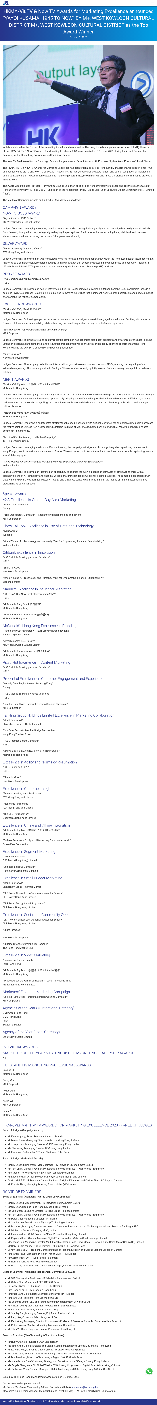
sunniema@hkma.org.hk (84, 1387)
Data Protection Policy (92, 1400)
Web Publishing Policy (55, 1400)
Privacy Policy (73, 1400)
